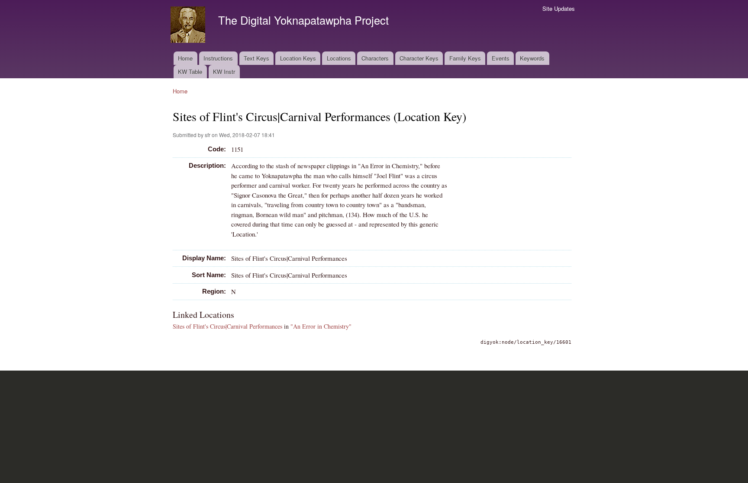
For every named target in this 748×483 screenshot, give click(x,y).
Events (500, 58)
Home (185, 58)
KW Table (190, 71)
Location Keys (298, 58)
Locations (339, 58)
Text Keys (256, 58)
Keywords (532, 58)
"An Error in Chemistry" (320, 326)
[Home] (189, 25)
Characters (375, 58)
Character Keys (419, 58)
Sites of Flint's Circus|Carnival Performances (227, 326)
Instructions (218, 58)
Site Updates (558, 8)
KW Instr (224, 71)
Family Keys (465, 58)
